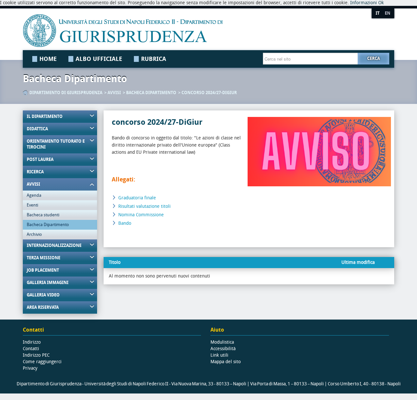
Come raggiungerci (42, 361)
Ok (381, 3)
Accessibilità (223, 348)
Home (48, 59)
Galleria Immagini (47, 282)
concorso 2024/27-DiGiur (209, 92)
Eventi (32, 205)
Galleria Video (43, 295)
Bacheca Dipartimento (151, 92)
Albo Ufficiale (99, 59)
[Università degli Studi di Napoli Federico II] (190, 30)
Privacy (30, 368)
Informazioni (363, 3)
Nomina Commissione (141, 215)
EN (387, 13)
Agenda (34, 195)
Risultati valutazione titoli (144, 206)
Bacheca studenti (43, 214)
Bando (124, 223)
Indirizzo (32, 342)
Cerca (373, 58)
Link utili (219, 355)
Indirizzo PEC (36, 355)
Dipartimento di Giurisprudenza (65, 92)
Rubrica (153, 59)
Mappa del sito (225, 361)
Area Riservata (43, 307)
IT (378, 13)
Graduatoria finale (137, 198)
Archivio (34, 234)
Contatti (31, 348)
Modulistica (222, 342)
